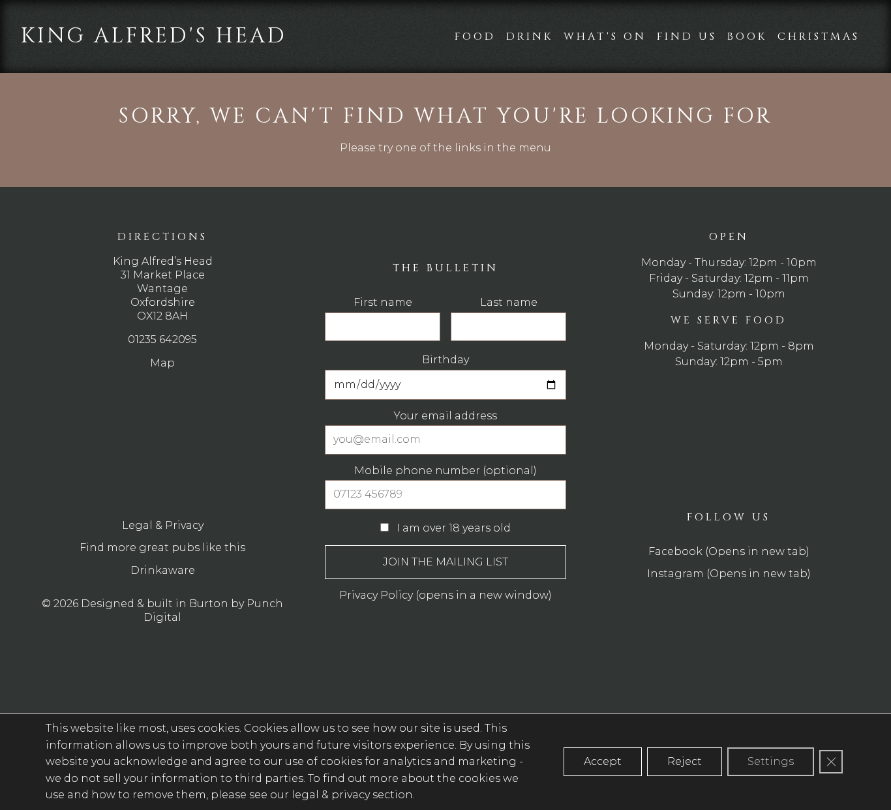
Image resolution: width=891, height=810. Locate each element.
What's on (605, 36)
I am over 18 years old (452, 528)
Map (162, 363)
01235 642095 (162, 339)
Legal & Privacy (163, 525)
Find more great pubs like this (162, 547)
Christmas (819, 36)
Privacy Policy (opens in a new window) (445, 595)
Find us (687, 36)
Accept (603, 761)
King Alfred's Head (154, 36)
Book (747, 36)
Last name (508, 302)
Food (475, 36)
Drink (529, 36)
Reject (684, 761)
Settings (771, 761)
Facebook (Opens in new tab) (728, 551)
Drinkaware (162, 570)
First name (383, 302)
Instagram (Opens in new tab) (729, 573)
